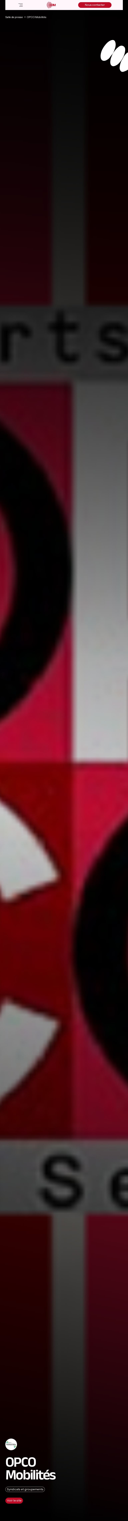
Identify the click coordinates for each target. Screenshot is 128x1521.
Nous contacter (95, 5)
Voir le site (14, 1500)
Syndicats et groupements (25, 1489)
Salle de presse (14, 17)
